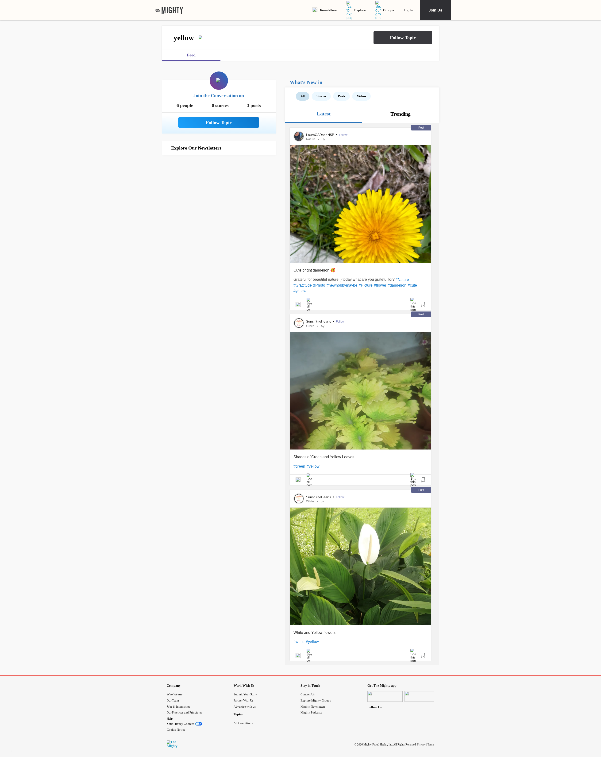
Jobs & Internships (178, 706)
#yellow (299, 291)
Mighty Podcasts (311, 712)
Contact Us (307, 694)
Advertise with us (245, 706)
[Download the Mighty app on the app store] (385, 696)
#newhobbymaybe (342, 285)
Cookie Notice (176, 729)
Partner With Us (243, 700)
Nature (310, 139)
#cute (412, 285)
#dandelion (397, 285)
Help (170, 718)
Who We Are (174, 694)
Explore (360, 10)
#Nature (402, 280)
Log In (408, 10)
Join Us (435, 10)
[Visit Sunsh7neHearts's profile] (299, 323)
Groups (388, 10)
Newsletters (328, 10)
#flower (380, 285)
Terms (431, 744)
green (310, 326)
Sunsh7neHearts (319, 321)
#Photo (319, 285)
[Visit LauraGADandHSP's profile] (299, 136)
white (310, 501)
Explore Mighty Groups (315, 700)
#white (298, 642)
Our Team (173, 700)
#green (299, 466)
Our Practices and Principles (184, 712)
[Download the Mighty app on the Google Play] (422, 696)
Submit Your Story (245, 694)
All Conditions (243, 723)
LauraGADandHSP (320, 135)
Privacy (421, 744)
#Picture (366, 285)
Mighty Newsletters (312, 706)
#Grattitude (302, 285)
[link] (169, 10)
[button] (403, 37)
